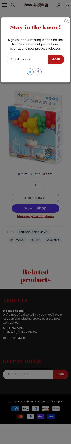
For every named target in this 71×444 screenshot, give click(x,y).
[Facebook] (38, 71)
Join (56, 59)
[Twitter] (30, 71)
